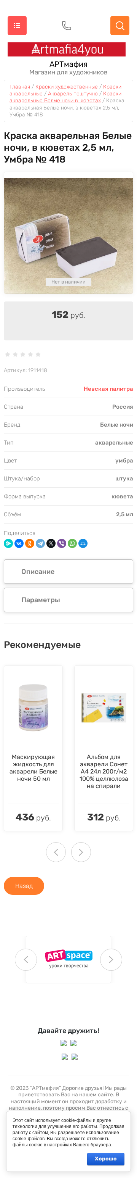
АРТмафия (68, 64)
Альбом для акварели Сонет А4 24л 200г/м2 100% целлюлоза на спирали (104, 771)
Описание (37, 571)
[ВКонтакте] (19, 543)
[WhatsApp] (72, 543)
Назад (24, 886)
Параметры (40, 600)
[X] (51, 543)
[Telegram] (40, 543)
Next (81, 852)
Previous (55, 852)
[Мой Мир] (83, 543)
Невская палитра (108, 388)
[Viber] (61, 543)
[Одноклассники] (29, 543)
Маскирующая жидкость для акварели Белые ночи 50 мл (33, 767)
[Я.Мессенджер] (8, 543)
